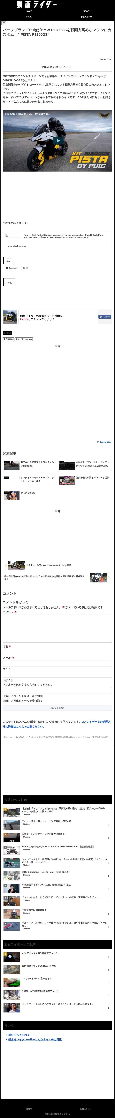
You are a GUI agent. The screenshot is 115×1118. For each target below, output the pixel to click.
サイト (7, 668)
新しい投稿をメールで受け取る (24, 700)
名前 (7, 646)
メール (8, 657)
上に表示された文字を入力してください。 (28, 684)
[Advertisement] (57, 45)
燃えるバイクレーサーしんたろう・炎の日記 (35, 1039)
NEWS (8, 333)
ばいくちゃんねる (19, 1034)
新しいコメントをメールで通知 (24, 696)
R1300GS (10, 339)
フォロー (106, 317)
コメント (10, 612)
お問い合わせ (86, 1109)
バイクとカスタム (25, 339)
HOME (29, 1109)
